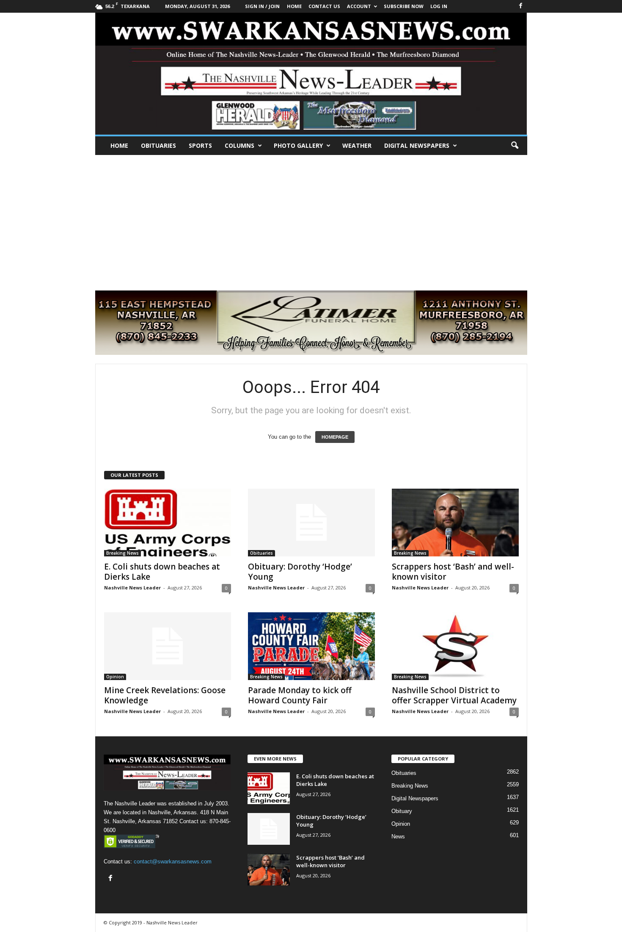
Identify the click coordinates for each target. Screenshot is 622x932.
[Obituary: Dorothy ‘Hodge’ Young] (311, 522)
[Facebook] (521, 6)
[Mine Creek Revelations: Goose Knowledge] (167, 646)
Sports (200, 145)
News (398, 836)
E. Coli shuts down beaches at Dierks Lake (162, 571)
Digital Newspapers (416, 145)
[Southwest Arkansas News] (311, 74)
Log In (438, 6)
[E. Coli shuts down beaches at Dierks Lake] (167, 522)
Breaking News (122, 553)
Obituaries (158, 145)
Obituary (401, 811)
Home (119, 145)
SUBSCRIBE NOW (404, 6)
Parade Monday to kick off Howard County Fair (300, 695)
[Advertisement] (311, 218)
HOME (294, 6)
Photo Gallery (298, 145)
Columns (239, 145)
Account (359, 6)
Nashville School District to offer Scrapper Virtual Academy (454, 695)
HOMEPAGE (335, 437)
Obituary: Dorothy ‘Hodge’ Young (300, 571)
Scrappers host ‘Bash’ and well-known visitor (453, 571)
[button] (514, 145)
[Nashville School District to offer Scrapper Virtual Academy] (455, 646)
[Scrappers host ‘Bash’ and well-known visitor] (455, 522)
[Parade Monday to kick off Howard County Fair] (311, 646)
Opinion (115, 677)
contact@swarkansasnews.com (173, 861)
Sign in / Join (262, 6)
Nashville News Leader (132, 587)
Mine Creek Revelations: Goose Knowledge (165, 695)
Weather (357, 145)
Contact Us (324, 6)
